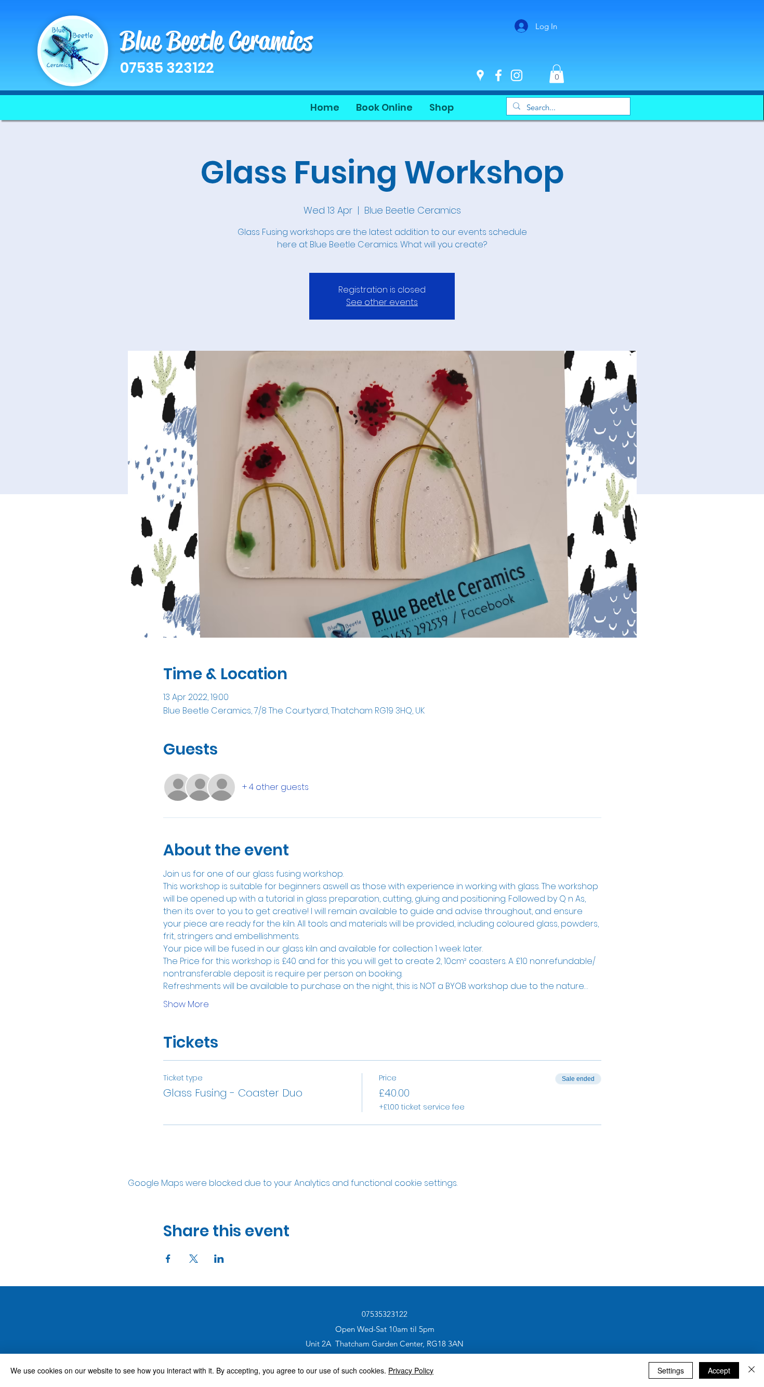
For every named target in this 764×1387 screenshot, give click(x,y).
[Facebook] (498, 75)
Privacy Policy (410, 1370)
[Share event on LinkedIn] (219, 1258)
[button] (556, 73)
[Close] (751, 1370)
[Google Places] (480, 75)
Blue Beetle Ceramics (216, 40)
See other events (382, 302)
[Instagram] (516, 75)
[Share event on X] (194, 1258)
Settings (670, 1370)
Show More (186, 1004)
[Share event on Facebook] (168, 1258)
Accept (719, 1370)
